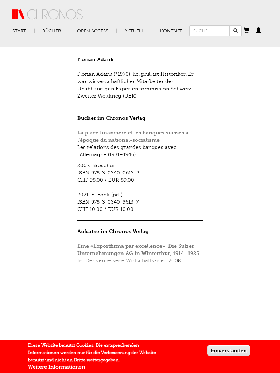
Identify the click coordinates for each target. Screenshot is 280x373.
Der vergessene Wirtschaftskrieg (126, 260)
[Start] (48, 14)
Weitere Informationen (56, 367)
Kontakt (171, 31)
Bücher (51, 31)
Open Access (92, 31)
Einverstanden (229, 350)
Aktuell (134, 31)
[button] (246, 31)
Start (19, 31)
